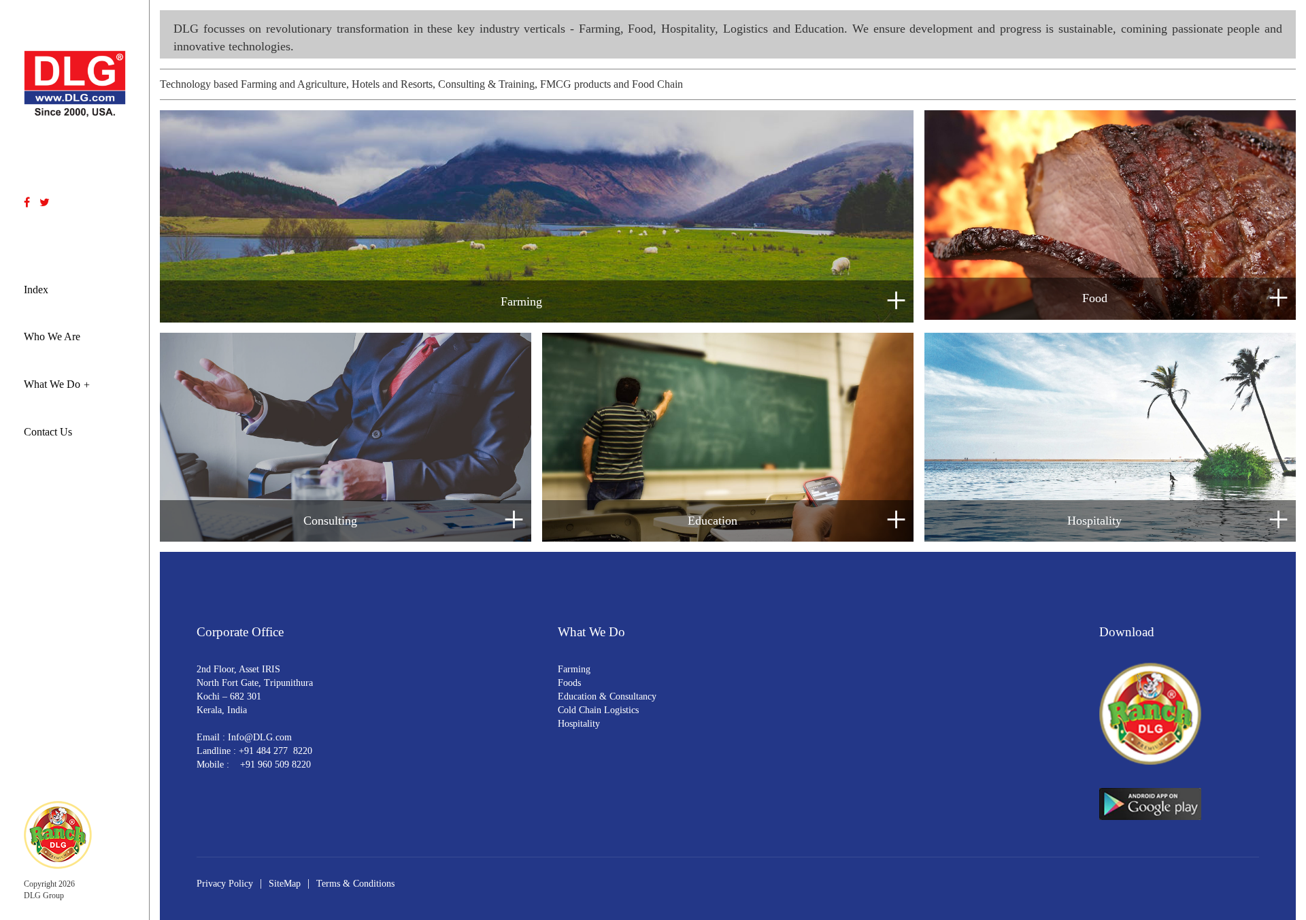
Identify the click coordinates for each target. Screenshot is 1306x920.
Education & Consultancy (607, 696)
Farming (574, 669)
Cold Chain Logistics (598, 710)
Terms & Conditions (355, 883)
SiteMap (285, 883)
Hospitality (579, 724)
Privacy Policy (225, 883)
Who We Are (52, 336)
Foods (569, 683)
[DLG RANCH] (58, 834)
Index (36, 289)
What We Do (52, 384)
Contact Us (48, 432)
